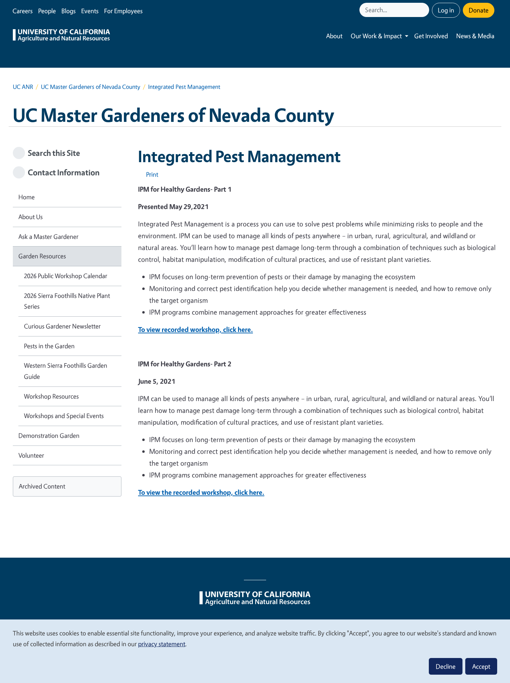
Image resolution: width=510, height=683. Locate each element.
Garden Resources (42, 256)
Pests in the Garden (49, 346)
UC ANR (23, 86)
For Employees (123, 11)
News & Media (475, 36)
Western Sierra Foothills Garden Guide (65, 371)
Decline (446, 666)
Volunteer (31, 455)
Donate (478, 10)
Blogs (68, 11)
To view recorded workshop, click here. (195, 329)
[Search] (424, 10)
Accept (481, 666)
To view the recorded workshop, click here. (201, 492)
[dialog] (255, 651)
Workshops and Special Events (64, 415)
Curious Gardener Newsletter (62, 326)
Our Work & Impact (376, 36)
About (334, 36)
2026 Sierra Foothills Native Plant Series (67, 301)
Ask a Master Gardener (48, 236)
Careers (22, 11)
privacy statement (161, 644)
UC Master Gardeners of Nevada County (90, 86)
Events (90, 11)
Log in (446, 10)
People (47, 11)
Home (26, 197)
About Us (30, 217)
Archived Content (42, 486)
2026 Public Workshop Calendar (65, 276)
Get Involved (431, 36)
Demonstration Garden (48, 435)
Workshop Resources (51, 396)
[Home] (61, 36)
